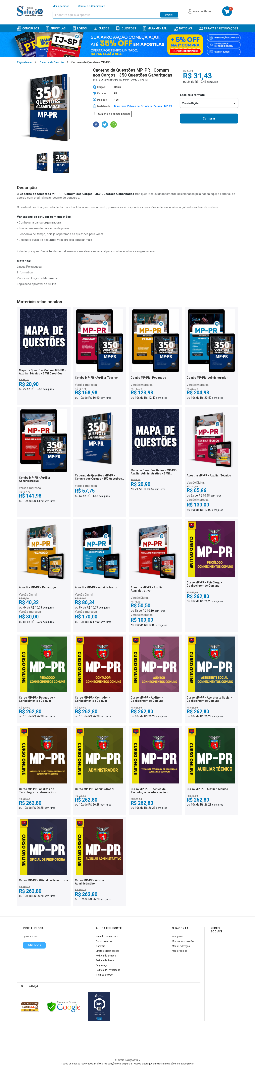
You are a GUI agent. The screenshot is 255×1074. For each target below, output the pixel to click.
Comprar (209, 118)
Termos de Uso (104, 974)
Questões (129, 28)
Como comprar (104, 941)
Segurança (101, 965)
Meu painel (177, 936)
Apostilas (58, 28)
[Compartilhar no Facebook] (96, 124)
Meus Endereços (181, 946)
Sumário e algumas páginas (114, 113)
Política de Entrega (106, 955)
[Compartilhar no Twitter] (105, 124)
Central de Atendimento (91, 6)
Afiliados (34, 945)
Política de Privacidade (108, 970)
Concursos (30, 28)
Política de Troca (105, 960)
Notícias (185, 28)
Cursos (103, 28)
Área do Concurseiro (107, 936)
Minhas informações (183, 941)
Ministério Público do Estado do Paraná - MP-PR (143, 106)
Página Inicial (24, 62)
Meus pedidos (61, 6)
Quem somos (30, 936)
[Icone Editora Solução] (30, 11)
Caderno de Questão (52, 62)
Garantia (100, 946)
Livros (82, 28)
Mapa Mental (157, 28)
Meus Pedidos (179, 951)
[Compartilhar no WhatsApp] (113, 124)
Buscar (169, 15)
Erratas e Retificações (107, 951)
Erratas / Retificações (221, 28)
